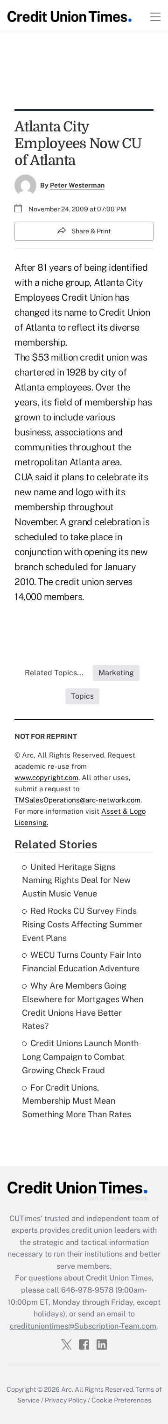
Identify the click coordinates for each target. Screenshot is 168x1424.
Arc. (67, 1389)
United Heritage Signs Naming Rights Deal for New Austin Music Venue (76, 880)
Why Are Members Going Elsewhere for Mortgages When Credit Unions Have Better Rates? (82, 1006)
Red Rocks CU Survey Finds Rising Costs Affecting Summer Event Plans (82, 924)
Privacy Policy (65, 1400)
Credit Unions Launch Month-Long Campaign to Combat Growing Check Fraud (82, 1056)
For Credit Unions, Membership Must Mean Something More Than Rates (76, 1101)
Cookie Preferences (121, 1400)
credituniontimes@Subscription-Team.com (83, 1326)
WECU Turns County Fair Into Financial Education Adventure (81, 961)
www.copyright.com (46, 777)
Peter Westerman (77, 185)
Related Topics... (54, 672)
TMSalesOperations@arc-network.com (77, 800)
